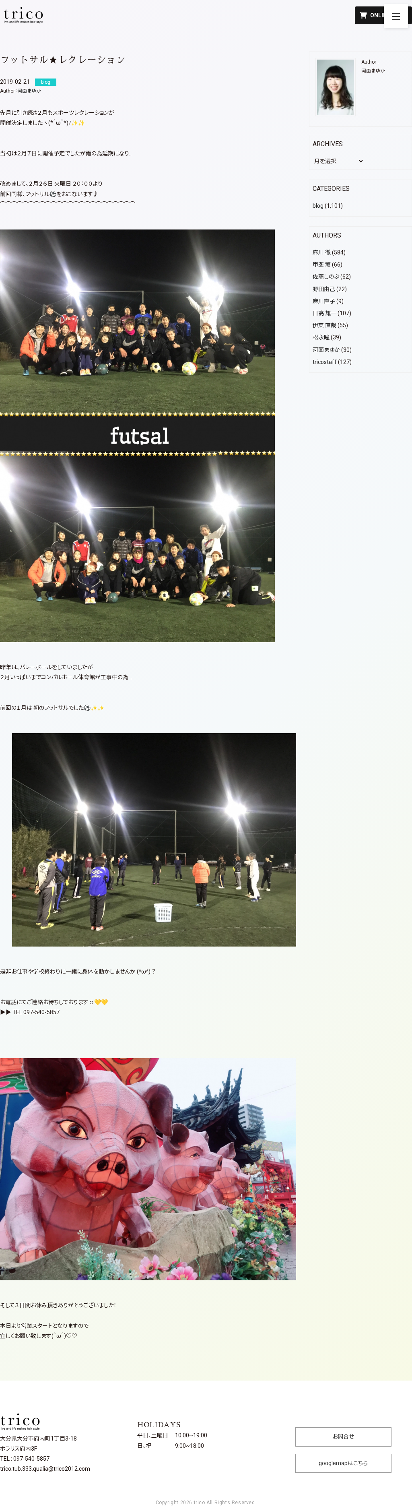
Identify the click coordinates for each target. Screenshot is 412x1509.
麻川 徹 (322, 252)
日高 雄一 (324, 313)
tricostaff (325, 362)
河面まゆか (29, 91)
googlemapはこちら (343, 1463)
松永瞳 (321, 337)
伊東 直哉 (324, 325)
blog (318, 206)
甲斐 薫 (322, 264)
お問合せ (343, 1436)
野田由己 (324, 289)
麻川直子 (324, 301)
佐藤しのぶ (326, 276)
